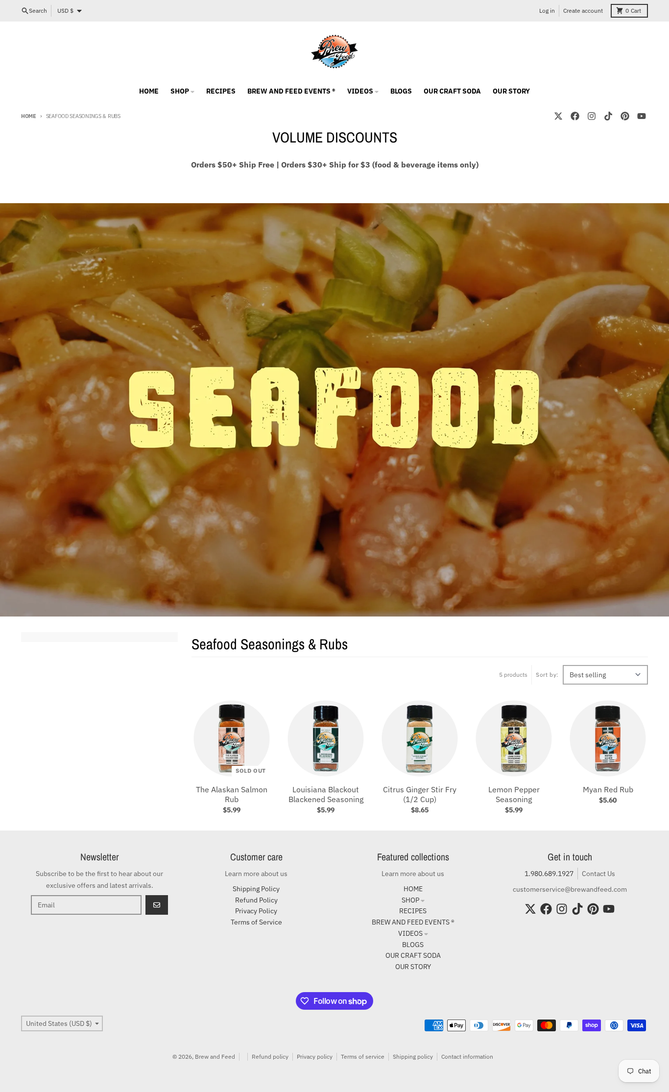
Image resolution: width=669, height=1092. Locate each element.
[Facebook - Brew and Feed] (575, 116)
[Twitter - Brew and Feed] (558, 116)
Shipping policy (413, 1056)
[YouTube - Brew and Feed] (641, 116)
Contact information (467, 1056)
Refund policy (270, 1056)
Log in (547, 10)
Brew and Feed (215, 1056)
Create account (583, 10)
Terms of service (362, 1056)
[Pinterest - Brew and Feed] (625, 116)
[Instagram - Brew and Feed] (591, 116)
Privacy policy (315, 1056)
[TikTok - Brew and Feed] (608, 116)
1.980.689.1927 (549, 873)
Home (28, 116)
